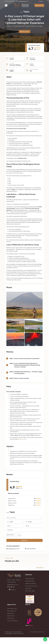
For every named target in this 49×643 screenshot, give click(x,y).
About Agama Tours (12, 608)
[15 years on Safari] (29, 612)
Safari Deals (28, 588)
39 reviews (30, 599)
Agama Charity (11, 615)
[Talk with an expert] (45, 639)
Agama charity (22, 439)
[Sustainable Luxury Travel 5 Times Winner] (38, 612)
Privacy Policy (33, 631)
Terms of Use (41, 631)
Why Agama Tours (11, 611)
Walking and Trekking (30, 583)
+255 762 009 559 (11, 582)
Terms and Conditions (12, 620)
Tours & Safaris (5, 24)
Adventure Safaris (29, 578)
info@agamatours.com (12, 584)
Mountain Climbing (29, 581)
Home (5, 30)
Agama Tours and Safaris (30, 596)
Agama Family (10, 613)
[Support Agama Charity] (29, 621)
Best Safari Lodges (30, 590)
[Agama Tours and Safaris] (21, 5)
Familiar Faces (10, 618)
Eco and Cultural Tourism (31, 586)
